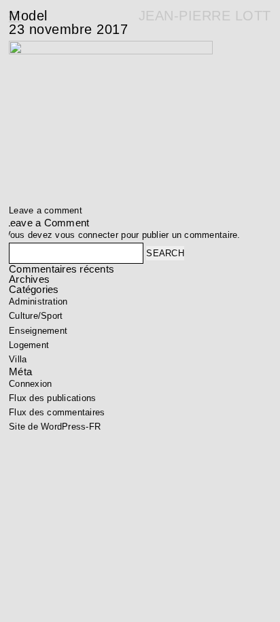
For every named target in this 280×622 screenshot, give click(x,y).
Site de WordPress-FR (55, 426)
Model (28, 15)
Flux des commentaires (57, 412)
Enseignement (38, 331)
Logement (29, 345)
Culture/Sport (36, 316)
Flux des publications (52, 398)
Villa (18, 359)
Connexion (30, 384)
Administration (38, 301)
